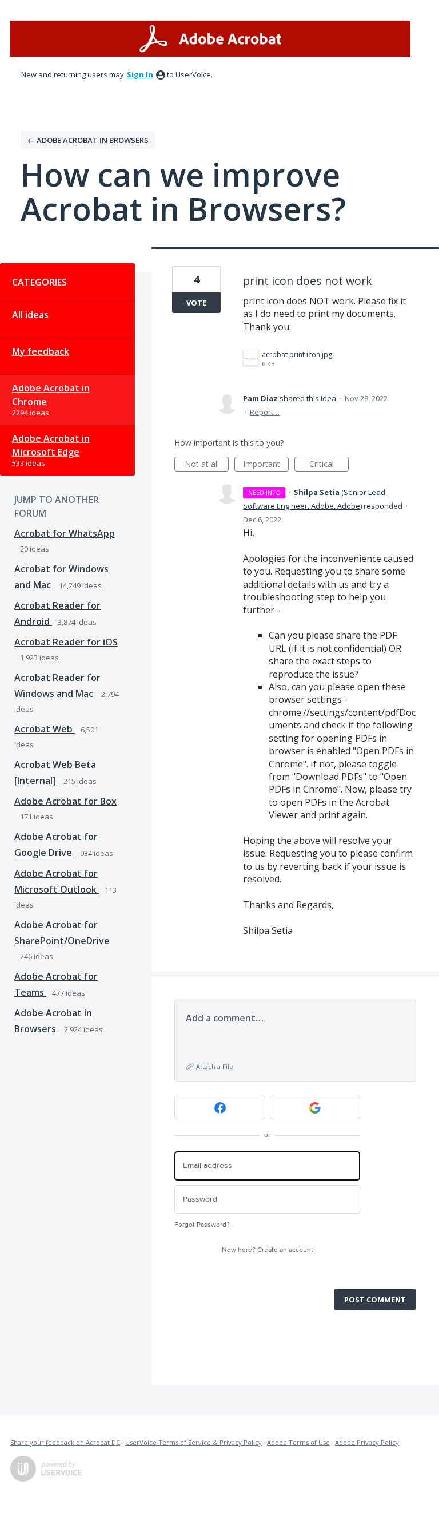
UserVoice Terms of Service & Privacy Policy (193, 1442)
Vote (196, 303)
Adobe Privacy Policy (367, 1442)
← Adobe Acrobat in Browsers (88, 140)
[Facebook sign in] (219, 1107)
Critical (329, 465)
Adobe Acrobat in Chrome (51, 395)
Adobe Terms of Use (298, 1442)
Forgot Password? (202, 1225)
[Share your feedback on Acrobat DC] (210, 39)
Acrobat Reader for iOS (66, 642)
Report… (265, 412)
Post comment (375, 1299)
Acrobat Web (44, 729)
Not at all (207, 465)
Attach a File (214, 1066)
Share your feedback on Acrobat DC (65, 1442)
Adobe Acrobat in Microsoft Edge (51, 445)
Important (266, 465)
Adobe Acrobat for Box (65, 801)
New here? (267, 1250)
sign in (140, 74)
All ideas (30, 314)
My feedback (40, 351)
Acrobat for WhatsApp (64, 533)
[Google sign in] (315, 1107)
